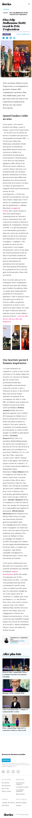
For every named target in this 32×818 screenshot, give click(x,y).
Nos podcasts (6, 785)
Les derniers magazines (20, 790)
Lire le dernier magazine (20, 783)
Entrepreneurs (9, 724)
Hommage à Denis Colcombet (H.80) (13, 693)
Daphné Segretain (17, 642)
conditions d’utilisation (7, 766)
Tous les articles (23, 34)
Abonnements (20, 794)
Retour (6, 9)
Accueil (5, 13)
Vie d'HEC (6, 34)
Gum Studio (25, 814)
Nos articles (5, 783)
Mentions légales (21, 802)
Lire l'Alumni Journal (22, 787)
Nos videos (5, 788)
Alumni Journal (6, 791)
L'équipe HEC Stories (8, 802)
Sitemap (18, 805)
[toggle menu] (29, 4)
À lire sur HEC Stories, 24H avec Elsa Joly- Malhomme (15, 319)
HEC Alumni (5, 805)
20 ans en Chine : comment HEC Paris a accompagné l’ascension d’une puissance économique (14, 674)
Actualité (7, 689)
